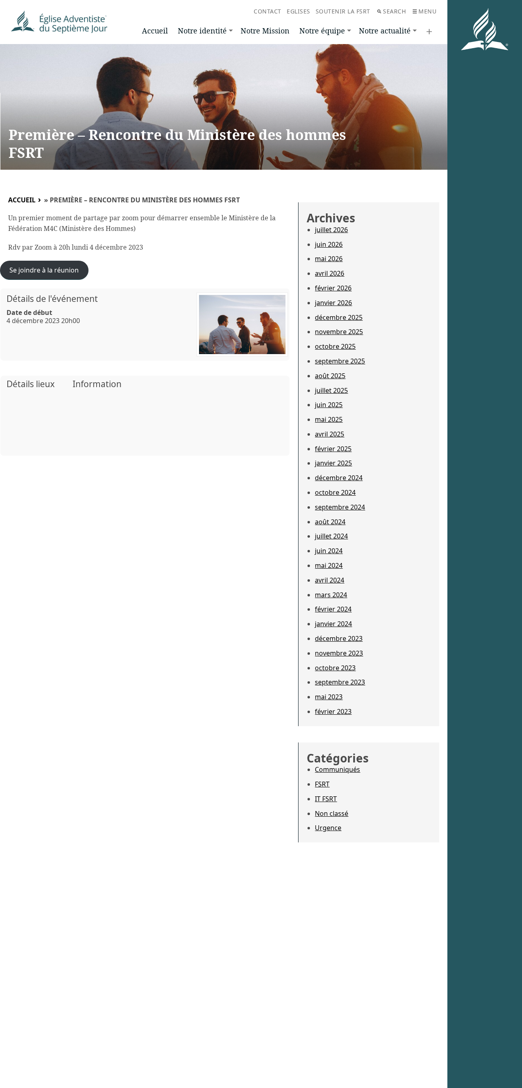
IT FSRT (326, 798)
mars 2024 (331, 594)
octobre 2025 (335, 346)
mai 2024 (329, 565)
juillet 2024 (331, 536)
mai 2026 (329, 258)
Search (394, 11)
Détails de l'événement (52, 298)
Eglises (298, 11)
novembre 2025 (339, 331)
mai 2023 (329, 696)
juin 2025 (329, 404)
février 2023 (333, 711)
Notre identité (202, 30)
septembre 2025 (340, 361)
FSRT (322, 784)
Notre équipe (322, 30)
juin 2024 (329, 550)
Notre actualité (385, 30)
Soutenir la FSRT (343, 11)
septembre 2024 (340, 507)
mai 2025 (329, 419)
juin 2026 (329, 244)
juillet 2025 (331, 390)
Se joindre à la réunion (44, 270)
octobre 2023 (335, 667)
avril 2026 (329, 273)
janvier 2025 (333, 463)
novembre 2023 (339, 653)
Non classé (331, 813)
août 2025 (330, 375)
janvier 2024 (333, 623)
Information (97, 384)
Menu (427, 11)
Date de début (29, 312)
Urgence (328, 827)
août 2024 (330, 521)
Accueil (155, 30)
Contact (267, 11)
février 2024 (333, 609)
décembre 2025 (339, 317)
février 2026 (333, 288)
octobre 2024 (335, 492)
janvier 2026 (333, 302)
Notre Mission (265, 30)
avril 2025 (329, 434)
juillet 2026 (331, 229)
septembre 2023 (340, 682)
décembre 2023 (339, 638)
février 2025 (333, 448)
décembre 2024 (339, 477)
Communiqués (337, 769)
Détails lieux (31, 384)
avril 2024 (329, 580)
